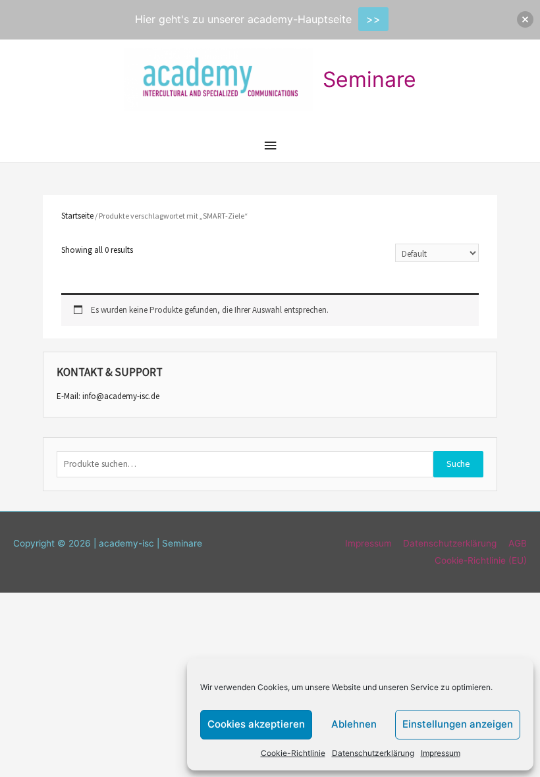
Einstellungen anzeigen (457, 724)
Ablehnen (354, 724)
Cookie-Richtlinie (293, 753)
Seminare (369, 79)
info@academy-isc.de (120, 396)
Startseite (77, 215)
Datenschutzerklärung (373, 753)
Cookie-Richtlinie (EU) (481, 560)
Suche (458, 463)
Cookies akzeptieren (256, 724)
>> (373, 19)
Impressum (440, 753)
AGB (517, 543)
